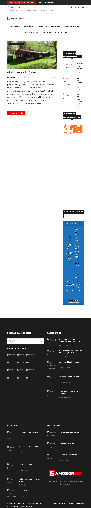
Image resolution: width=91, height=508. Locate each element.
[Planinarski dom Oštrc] (11, 369)
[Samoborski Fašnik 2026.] (52, 367)
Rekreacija (60, 32)
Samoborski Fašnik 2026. (69, 362)
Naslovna (15, 26)
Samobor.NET (12, 77)
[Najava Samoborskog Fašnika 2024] (11, 362)
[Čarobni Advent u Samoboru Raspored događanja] (30, 362)
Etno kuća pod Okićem (68, 455)
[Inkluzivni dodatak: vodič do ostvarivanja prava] (52, 354)
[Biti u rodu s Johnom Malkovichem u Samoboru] (52, 342)
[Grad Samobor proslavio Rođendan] (52, 399)
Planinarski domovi (17, 44)
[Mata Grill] (21, 362)
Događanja (29, 26)
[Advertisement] (73, 172)
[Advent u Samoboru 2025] (52, 382)
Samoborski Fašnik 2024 (29, 447)
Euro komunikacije (16, 503)
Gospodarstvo (72, 26)
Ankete (11, 10)
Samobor (55, 26)
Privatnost (19, 10)
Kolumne (43, 26)
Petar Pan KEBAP (26, 465)
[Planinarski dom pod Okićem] (21, 369)
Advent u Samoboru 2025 (69, 377)
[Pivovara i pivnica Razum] (69, 67)
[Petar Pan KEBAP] (30, 354)
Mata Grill (23, 490)
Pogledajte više (16, 113)
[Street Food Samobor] (69, 81)
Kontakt (43, 10)
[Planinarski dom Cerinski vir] (11, 377)
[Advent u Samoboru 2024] (30, 377)
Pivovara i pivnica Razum (80, 66)
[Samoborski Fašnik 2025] (11, 354)
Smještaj (46, 32)
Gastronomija (31, 32)
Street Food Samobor (45, 2)
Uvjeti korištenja (31, 10)
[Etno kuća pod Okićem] (69, 97)
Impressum (52, 10)
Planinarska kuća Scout (24, 72)
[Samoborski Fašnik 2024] (21, 354)
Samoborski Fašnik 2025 (29, 432)
